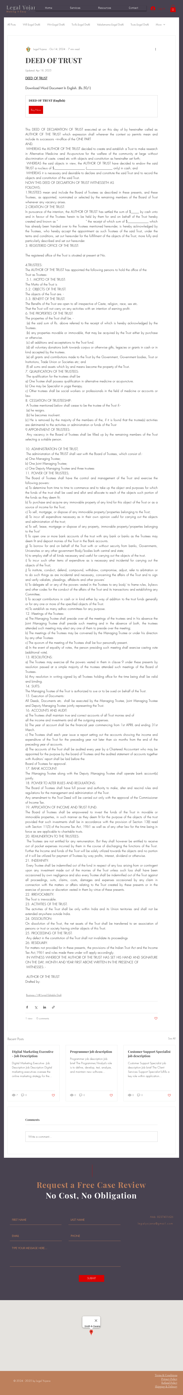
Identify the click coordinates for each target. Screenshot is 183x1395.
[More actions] (155, 49)
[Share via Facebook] (27, 1007)
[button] (173, 8)
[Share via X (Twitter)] (36, 1007)
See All (171, 1038)
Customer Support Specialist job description (149, 1053)
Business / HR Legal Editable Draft (43, 995)
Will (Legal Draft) (31, 24)
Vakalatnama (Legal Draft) (110, 24)
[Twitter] (177, 694)
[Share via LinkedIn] (44, 1007)
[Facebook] (177, 701)
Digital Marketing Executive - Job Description (32, 1053)
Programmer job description (91, 1051)
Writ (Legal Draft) (56, 24)
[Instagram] (177, 688)
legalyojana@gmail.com (155, 1223)
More (159, 24)
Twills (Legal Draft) (81, 24)
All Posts (12, 24)
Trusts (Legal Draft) (140, 24)
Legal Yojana (23, 7)
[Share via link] (53, 1007)
